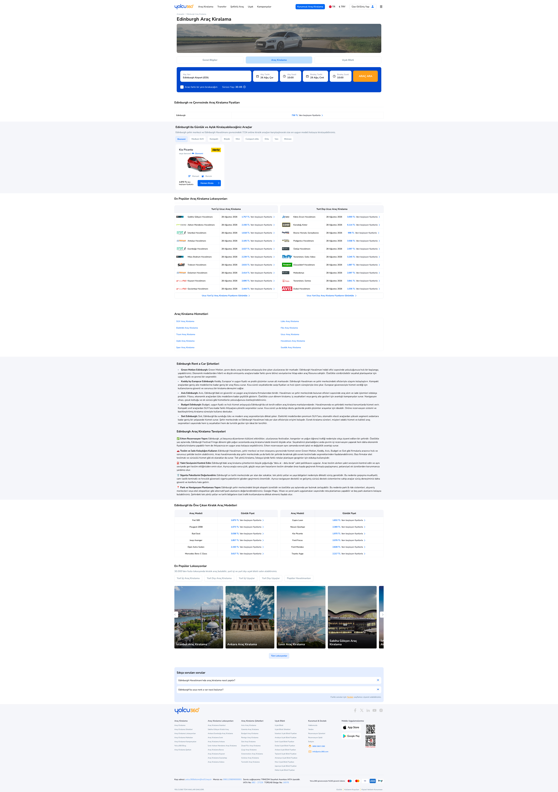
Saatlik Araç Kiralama (291, 347)
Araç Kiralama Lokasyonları (185, 733)
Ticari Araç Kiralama (185, 334)
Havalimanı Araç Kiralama (293, 341)
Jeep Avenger (196, 540)
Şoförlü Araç (237, 6)
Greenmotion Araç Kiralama (252, 754)
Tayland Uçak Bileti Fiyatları (285, 754)
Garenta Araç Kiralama (250, 729)
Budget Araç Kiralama (249, 733)
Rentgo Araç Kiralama (249, 737)
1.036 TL (362, 288)
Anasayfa (180, 14)
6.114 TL (362, 224)
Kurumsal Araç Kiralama (310, 6)
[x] (361, 710)
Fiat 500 (196, 520)
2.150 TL (246, 547)
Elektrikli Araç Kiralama (187, 327)
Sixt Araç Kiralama (248, 741)
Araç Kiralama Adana (216, 762)
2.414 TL (257, 272)
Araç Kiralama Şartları (182, 750)
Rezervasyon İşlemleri (316, 733)
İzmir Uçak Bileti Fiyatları (284, 741)
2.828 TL (348, 547)
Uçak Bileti (348, 60)
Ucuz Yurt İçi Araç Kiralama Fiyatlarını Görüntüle (225, 295)
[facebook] (355, 710)
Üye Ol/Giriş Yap (361, 6)
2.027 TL (257, 248)
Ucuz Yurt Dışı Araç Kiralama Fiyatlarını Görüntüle (331, 295)
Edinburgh (181, 115)
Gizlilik (339, 789)
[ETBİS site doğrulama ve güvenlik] (370, 741)
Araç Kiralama (205, 6)
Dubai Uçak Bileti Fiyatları (285, 745)
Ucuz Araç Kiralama (290, 334)
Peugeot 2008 (196, 527)
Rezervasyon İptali (315, 737)
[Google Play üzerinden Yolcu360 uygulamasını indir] (351, 736)
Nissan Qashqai (297, 527)
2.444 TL (257, 288)
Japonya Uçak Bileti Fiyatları (286, 766)
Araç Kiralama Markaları (183, 737)
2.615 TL (257, 264)
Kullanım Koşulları (351, 789)
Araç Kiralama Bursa (216, 750)
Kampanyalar (264, 6)
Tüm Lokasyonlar (279, 655)
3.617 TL (246, 553)
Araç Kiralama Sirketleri (183, 729)
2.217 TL (348, 553)
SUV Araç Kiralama (185, 321)
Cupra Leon (297, 520)
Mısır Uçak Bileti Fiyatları (284, 762)
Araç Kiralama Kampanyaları (185, 741)
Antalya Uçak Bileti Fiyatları (285, 737)
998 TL (362, 232)
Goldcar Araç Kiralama (250, 758)
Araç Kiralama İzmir (215, 737)
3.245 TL (362, 256)
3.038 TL (246, 533)
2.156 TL (257, 224)
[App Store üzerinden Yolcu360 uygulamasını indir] (351, 727)
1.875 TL (246, 520)
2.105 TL (257, 240)
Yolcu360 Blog (180, 745)
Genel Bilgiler (210, 60)
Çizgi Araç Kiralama (248, 750)
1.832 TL (348, 520)
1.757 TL (257, 216)
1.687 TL (362, 264)
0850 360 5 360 (318, 746)
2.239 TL (257, 256)
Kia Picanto (297, 533)
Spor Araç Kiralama (185, 347)
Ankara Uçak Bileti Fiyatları (285, 750)
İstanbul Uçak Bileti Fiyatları (286, 733)
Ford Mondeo (297, 547)
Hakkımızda (312, 725)
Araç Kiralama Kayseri (216, 754)
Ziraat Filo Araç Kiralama (250, 745)
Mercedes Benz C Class (196, 553)
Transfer (221, 6)
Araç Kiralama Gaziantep (217, 758)
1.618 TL (257, 232)
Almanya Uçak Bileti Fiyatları (286, 758)
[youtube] (374, 710)
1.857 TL (246, 540)
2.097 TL (362, 248)
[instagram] (381, 710)
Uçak (250, 6)
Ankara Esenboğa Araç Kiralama (220, 733)
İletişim (311, 741)
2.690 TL (257, 280)
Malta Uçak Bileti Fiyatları (285, 770)
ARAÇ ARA (365, 76)
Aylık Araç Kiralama (185, 341)
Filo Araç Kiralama (289, 327)
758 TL (306, 115)
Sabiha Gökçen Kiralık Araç (218, 729)
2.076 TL (348, 540)
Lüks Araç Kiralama (290, 321)
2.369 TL (348, 527)
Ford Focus (297, 540)
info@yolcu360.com (320, 751)
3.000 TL (362, 216)
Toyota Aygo (297, 553)
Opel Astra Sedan (196, 547)
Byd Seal (196, 533)
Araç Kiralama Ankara (216, 741)
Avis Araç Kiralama (248, 725)
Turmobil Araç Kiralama (250, 762)
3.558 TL (362, 240)
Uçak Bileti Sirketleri (282, 729)
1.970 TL (348, 533)
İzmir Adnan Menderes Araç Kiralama (222, 745)
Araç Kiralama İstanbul (217, 725)
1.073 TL (246, 527)
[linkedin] (368, 710)
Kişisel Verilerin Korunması (372, 789)
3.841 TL (362, 280)
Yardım (350, 697)
